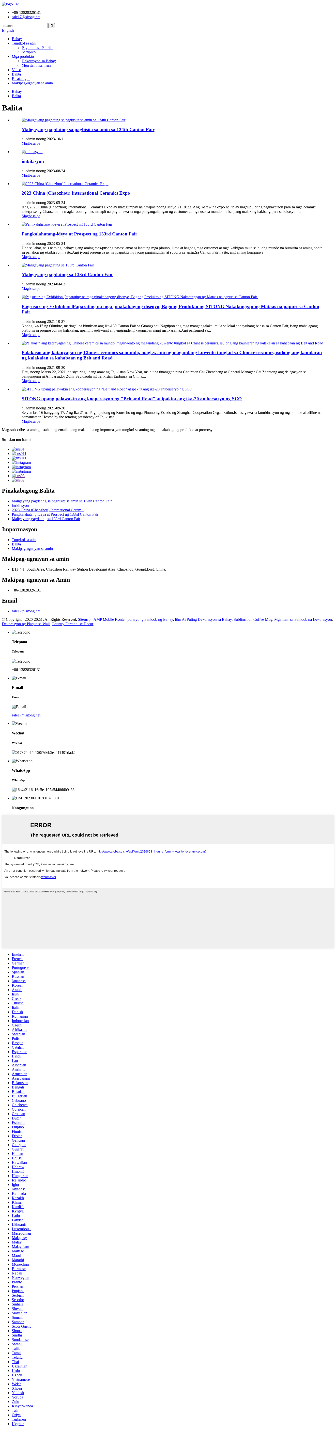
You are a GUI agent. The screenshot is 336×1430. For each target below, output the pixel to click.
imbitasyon (33, 161)
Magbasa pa (31, 143)
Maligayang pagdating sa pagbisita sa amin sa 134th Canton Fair (88, 129)
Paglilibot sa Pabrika (37, 48)
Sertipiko (29, 52)
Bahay (17, 39)
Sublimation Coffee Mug (253, 619)
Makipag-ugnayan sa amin (32, 83)
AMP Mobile (103, 619)
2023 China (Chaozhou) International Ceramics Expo (76, 193)
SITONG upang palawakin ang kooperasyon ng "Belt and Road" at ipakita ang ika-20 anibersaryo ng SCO (132, 398)
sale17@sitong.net (26, 611)
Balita (16, 74)
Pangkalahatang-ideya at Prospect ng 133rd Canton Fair (79, 233)
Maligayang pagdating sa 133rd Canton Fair (67, 274)
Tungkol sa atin (24, 43)
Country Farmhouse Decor (72, 624)
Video (16, 70)
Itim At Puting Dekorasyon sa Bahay (203, 619)
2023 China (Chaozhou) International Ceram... (48, 510)
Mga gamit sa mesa (36, 65)
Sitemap (84, 619)
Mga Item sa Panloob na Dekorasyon (303, 619)
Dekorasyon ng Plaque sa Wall (26, 624)
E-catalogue (21, 79)
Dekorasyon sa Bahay (39, 61)
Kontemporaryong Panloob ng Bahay (144, 619)
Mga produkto (23, 56)
